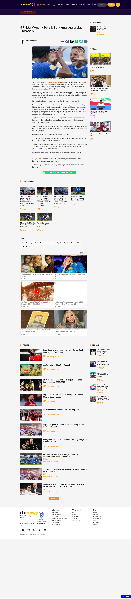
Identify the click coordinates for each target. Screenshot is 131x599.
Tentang (55, 512)
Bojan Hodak (38, 159)
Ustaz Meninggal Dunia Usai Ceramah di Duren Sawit (98, 66)
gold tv (74, 518)
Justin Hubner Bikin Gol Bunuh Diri (57, 365)
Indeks (94, 4)
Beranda (42, 4)
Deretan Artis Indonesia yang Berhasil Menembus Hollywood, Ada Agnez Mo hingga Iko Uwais (103, 30)
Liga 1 (84, 82)
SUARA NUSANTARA (28, 12)
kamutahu (96, 522)
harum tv (75, 514)
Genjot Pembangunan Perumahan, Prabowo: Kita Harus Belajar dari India (104, 387)
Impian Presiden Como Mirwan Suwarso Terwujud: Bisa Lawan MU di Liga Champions (65, 485)
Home (21, 22)
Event (88, 4)
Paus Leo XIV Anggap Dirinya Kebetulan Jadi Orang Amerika (103, 351)
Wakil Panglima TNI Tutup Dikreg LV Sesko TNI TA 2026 (103, 398)
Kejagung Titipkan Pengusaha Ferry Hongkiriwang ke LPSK (99, 89)
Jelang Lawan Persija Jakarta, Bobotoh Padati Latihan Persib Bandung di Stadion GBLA (27, 201)
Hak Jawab (56, 522)
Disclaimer (55, 516)
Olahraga (74, 4)
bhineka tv (75, 516)
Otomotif (82, 4)
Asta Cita (54, 4)
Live (110, 4)
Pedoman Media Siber (59, 518)
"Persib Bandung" (40, 243)
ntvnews (95, 514)
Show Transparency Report (41, 521)
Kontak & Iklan (56, 520)
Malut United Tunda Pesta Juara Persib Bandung (27, 224)
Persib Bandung (53, 82)
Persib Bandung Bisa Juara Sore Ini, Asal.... (44, 224)
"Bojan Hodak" (26, 246)
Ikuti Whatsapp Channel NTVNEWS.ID (61, 172)
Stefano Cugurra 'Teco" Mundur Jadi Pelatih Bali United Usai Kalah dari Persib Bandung (43, 201)
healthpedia (97, 516)
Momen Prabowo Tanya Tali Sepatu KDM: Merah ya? (98, 112)
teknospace (97, 518)
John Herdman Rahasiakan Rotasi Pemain (102, 374)
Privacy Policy (56, 514)
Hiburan (67, 4)
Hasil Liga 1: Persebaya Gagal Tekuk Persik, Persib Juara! (59, 101)
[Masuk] (118, 5)
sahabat (95, 512)
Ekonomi (60, 4)
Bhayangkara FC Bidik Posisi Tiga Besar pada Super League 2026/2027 (62, 381)
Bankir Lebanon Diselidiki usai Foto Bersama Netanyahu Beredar (103, 364)
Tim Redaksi (56, 524)
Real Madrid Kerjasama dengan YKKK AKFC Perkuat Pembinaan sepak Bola (62, 455)
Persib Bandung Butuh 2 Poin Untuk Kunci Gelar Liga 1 (78, 198)
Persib (52, 243)
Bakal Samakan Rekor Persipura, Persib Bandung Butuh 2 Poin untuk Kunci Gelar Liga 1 (61, 200)
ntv (73, 512)
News (48, 4)
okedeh (95, 524)
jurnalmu (95, 520)
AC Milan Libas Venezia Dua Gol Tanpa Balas (62, 410)
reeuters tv (76, 520)
